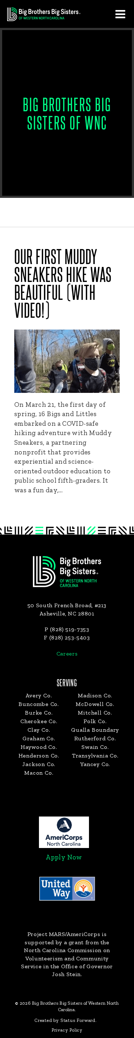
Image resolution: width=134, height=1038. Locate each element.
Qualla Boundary (95, 729)
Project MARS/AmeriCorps (64, 934)
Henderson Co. (39, 755)
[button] (120, 14)
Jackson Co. (38, 764)
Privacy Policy (67, 1030)
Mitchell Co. (95, 712)
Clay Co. (39, 729)
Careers (67, 653)
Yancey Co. (95, 764)
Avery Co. (39, 695)
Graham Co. (39, 738)
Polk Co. (95, 721)
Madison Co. (95, 695)
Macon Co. (38, 772)
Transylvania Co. (95, 755)
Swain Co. (95, 747)
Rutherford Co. (95, 738)
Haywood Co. (39, 747)
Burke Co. (39, 712)
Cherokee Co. (39, 721)
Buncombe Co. (39, 704)
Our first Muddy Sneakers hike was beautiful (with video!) (63, 285)
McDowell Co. (95, 704)
